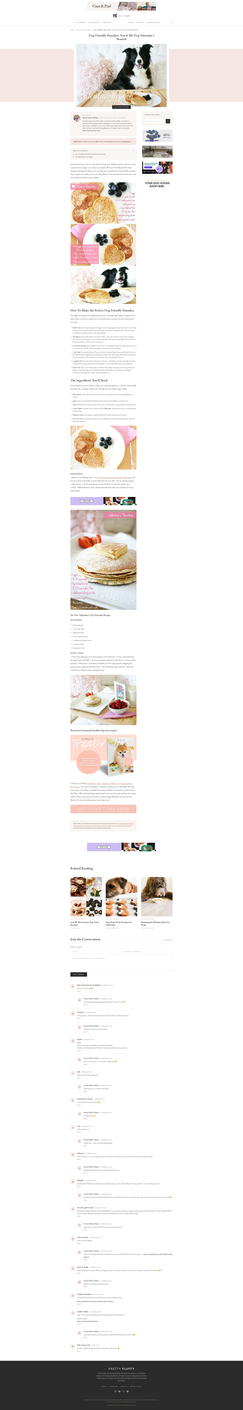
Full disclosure (126, 141)
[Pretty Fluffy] (121, 16)
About (104, 1386)
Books (131, 22)
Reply (79, 991)
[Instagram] (115, 1391)
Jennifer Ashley (82, 1311)
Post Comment (78, 974)
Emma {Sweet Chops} (85, 1099)
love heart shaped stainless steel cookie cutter (115, 477)
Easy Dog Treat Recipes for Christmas (119, 923)
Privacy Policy (136, 1386)
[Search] (168, 121)
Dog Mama (104, 128)
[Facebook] (119, 1391)
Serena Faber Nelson (91, 998)
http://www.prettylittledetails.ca (87, 1321)
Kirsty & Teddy (82, 1267)
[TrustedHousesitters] (157, 168)
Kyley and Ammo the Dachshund (89, 985)
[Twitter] (123, 1391)
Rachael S (80, 1012)
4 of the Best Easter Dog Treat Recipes (84, 923)
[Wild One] (103, 501)
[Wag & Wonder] (157, 136)
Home (72, 30)
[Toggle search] (171, 22)
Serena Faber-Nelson (90, 118)
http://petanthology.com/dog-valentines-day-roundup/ (95, 1301)
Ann (78, 1126)
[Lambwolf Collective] (157, 152)
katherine (80, 1153)
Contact (123, 1386)
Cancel (79, 947)
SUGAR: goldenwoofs (85, 1207)
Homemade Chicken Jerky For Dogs (155, 923)
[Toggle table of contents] (133, 151)
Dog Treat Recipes (84, 30)
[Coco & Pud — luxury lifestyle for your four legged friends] (121, 6)
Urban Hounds (82, 1237)
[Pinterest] (128, 1391)
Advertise (113, 1386)
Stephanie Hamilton (84, 1294)
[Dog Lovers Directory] (157, 184)
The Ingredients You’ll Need (83, 157)
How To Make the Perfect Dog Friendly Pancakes (90, 154)
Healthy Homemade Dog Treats (91, 130)
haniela (79, 1039)
